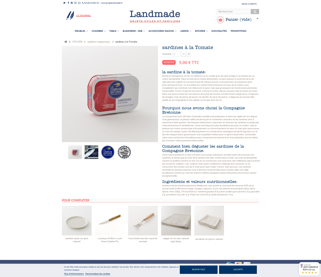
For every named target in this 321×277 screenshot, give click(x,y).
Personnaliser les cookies (97, 273)
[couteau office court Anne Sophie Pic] (110, 220)
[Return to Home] (66, 42)
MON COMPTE (249, 4)
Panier (238, 20)
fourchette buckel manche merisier (143, 240)
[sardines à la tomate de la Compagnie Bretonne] (75, 152)
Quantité (167, 54)
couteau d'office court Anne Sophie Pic (110, 240)
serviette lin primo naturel (209, 239)
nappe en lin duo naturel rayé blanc (176, 240)
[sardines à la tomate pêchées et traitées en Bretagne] (124, 152)
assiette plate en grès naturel (77, 240)
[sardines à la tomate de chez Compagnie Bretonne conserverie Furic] (107, 152)
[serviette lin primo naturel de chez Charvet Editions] (209, 220)
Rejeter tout (198, 269)
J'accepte (238, 269)
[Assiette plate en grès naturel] (77, 220)
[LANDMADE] (160, 16)
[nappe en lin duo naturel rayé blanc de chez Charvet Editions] (176, 220)
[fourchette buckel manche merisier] (143, 220)
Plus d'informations (74, 273)
